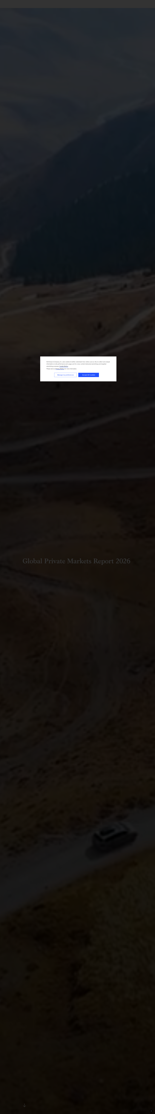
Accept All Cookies (88, 375)
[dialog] (78, 368)
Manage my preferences (65, 375)
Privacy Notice (59, 369)
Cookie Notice (63, 366)
